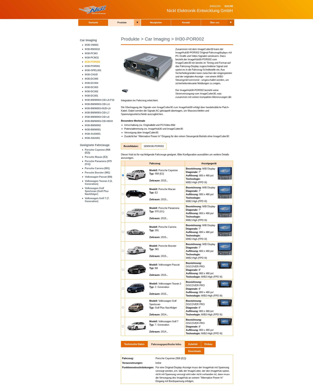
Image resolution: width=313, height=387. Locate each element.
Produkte (122, 22)
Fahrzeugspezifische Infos (166, 344)
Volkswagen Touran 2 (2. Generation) (98, 182)
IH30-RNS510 (92, 49)
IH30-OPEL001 (93, 70)
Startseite (93, 22)
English (215, 6)
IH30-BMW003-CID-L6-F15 (99, 100)
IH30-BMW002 (93, 125)
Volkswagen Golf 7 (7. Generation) (97, 200)
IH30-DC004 (91, 83)
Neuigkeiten (156, 22)
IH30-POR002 (92, 61)
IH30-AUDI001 (93, 133)
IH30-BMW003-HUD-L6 (98, 108)
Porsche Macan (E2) (96, 156)
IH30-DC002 (91, 91)
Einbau (208, 344)
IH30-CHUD (91, 74)
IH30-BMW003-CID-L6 (97, 116)
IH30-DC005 (91, 78)
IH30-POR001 (92, 66)
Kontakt (186, 22)
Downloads (194, 351)
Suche (228, 6)
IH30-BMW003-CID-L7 (97, 112)
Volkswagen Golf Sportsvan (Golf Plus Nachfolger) (97, 191)
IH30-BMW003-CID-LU (97, 104)
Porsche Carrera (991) (97, 168)
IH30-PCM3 (91, 53)
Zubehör (193, 344)
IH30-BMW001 (93, 129)
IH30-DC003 (91, 87)
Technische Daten (134, 344)
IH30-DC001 (91, 95)
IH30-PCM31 (92, 57)
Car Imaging (88, 40)
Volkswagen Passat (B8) (98, 176)
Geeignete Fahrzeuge (95, 145)
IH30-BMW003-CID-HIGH (99, 121)
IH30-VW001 (91, 44)
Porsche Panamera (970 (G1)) (98, 162)
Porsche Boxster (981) (97, 172)
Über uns (214, 22)
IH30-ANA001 (92, 138)
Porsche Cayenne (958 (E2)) (97, 151)
